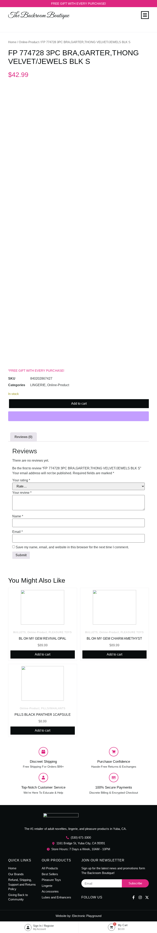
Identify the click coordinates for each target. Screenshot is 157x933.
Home (12, 42)
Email (17, 531)
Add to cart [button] (42, 654)
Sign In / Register (43, 925)
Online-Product (29, 42)
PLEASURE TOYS (60, 632)
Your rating (21, 480)
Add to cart (79, 403)
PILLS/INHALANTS (53, 708)
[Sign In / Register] (28, 927)
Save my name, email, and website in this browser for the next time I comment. (72, 547)
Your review (21, 492)
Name (17, 516)
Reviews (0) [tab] (23, 437)
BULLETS (19, 632)
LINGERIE (38, 385)
